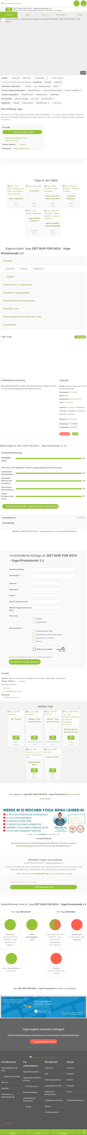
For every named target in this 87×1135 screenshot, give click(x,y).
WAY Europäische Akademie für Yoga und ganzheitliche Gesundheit (71, 731)
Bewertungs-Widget (30, 1092)
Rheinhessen (72, 419)
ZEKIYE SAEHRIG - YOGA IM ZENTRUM (52, 224)
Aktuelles (7, 261)
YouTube (70, 1080)
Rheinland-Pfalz (75, 399)
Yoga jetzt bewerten (31, 506)
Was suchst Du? (15, 628)
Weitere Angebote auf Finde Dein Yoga (22, 317)
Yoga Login (7, 1123)
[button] (43, 47)
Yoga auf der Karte (11, 141)
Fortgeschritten (41, 622)
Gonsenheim (70, 407)
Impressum (49, 1068)
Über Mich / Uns (11, 309)
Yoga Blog (5, 1088)
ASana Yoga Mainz (16, 198)
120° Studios (16, 719)
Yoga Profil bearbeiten (31, 1072)
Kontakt (75, 434)
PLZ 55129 (73, 392)
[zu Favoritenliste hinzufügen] (3, 21)
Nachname (13, 589)
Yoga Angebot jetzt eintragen (44, 1042)
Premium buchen (31, 1086)
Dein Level (13, 616)
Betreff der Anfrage (16, 569)
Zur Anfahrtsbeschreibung (12, 691)
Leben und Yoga (52, 757)
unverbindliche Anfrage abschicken (24, 662)
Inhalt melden (45, 799)
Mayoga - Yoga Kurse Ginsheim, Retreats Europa (34, 721)
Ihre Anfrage (14, 575)
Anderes (39, 641)
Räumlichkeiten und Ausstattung (19, 301)
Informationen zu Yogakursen (17, 284)
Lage (27, 15)
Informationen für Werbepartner (29, 1099)
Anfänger (39, 619)
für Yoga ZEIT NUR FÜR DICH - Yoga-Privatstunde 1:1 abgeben (10, 939)
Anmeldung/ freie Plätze (44, 631)
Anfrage (80, 15)
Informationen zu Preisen (45, 638)
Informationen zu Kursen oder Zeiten (49, 634)
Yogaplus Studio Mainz (34, 763)
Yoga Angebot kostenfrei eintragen (32, 1079)
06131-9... (13, 144)
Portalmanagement (52, 1112)
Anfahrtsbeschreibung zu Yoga (15, 138)
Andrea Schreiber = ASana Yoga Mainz (52, 197)
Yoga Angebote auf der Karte (9, 1069)
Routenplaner (81, 337)
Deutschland (68, 402)
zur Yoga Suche (2, 9)
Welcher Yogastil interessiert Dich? (20, 609)
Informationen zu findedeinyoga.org (7, 1095)
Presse (69, 1092)
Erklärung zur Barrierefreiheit (50, 1093)
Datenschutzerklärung (19, 657)
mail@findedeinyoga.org (75, 1100)
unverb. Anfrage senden (23, 132)
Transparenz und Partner (54, 1100)
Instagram (70, 1074)
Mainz (66, 395)
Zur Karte (6, 688)
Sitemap (48, 1106)
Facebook (70, 1068)
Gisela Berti (34, 191)
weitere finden (32, 936)
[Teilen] (78, 1132)
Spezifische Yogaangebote (16, 293)
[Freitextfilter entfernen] (76, 3)
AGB (46, 1074)
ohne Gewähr (74, 794)
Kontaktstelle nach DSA (53, 1086)
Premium (82, 182)
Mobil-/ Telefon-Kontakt (18, 602)
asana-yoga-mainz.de (21, 148)
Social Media (9, 325)
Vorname (13, 583)
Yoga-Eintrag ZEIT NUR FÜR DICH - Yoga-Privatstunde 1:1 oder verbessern (55, 939)
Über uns (4, 1082)
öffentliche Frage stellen (44, 887)
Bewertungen (62, 15)
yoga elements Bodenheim (34, 219)
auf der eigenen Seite (77, 936)
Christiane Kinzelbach (71, 197)
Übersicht (9, 15)
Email (11, 595)
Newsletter (70, 1086)
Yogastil (10, 276)
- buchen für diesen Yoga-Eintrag (56, 970)
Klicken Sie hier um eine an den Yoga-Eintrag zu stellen (44, 874)
